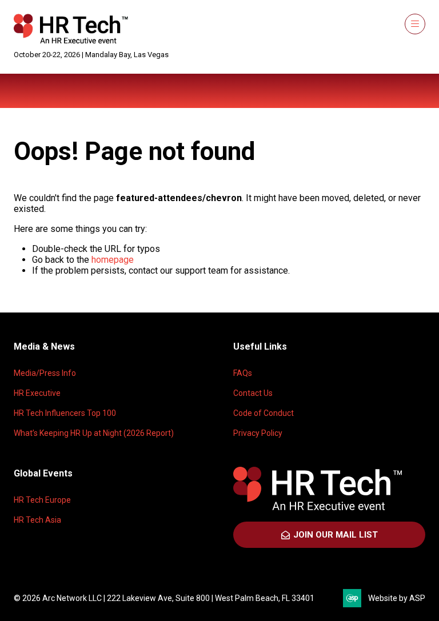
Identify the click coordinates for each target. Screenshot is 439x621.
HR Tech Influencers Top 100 (65, 413)
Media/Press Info (45, 373)
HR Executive (37, 393)
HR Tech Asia (37, 519)
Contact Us (253, 393)
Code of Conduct (263, 413)
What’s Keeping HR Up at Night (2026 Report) (94, 433)
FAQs (242, 373)
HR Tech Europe (42, 499)
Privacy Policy (257, 433)
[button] (415, 24)
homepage (112, 259)
